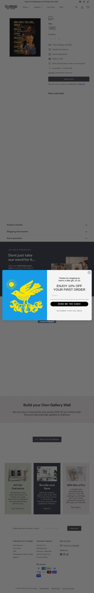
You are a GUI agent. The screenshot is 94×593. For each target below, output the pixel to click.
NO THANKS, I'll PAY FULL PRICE (69, 311)
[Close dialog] (89, 272)
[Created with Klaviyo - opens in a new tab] (47, 321)
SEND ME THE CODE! (69, 304)
